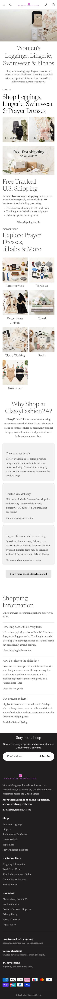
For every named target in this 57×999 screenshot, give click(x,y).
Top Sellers (8, 845)
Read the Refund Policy (15, 722)
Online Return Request (15, 879)
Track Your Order (12, 869)
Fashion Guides (11, 904)
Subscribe (44, 756)
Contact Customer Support (17, 909)
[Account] (46, 4)
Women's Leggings (12, 824)
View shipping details (28, 222)
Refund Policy (10, 884)
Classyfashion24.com (32, 995)
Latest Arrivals (10, 839)
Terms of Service (11, 919)
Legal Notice (9, 925)
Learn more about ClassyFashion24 (28, 574)
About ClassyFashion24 (15, 899)
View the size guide (13, 689)
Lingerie (7, 829)
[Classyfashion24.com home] (20, 777)
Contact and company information (24, 560)
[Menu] (3, 4)
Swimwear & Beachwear (15, 834)
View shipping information (20, 518)
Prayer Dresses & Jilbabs (15, 850)
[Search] (10, 4)
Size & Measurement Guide (17, 874)
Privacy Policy (10, 914)
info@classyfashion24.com (17, 810)
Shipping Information (14, 864)
